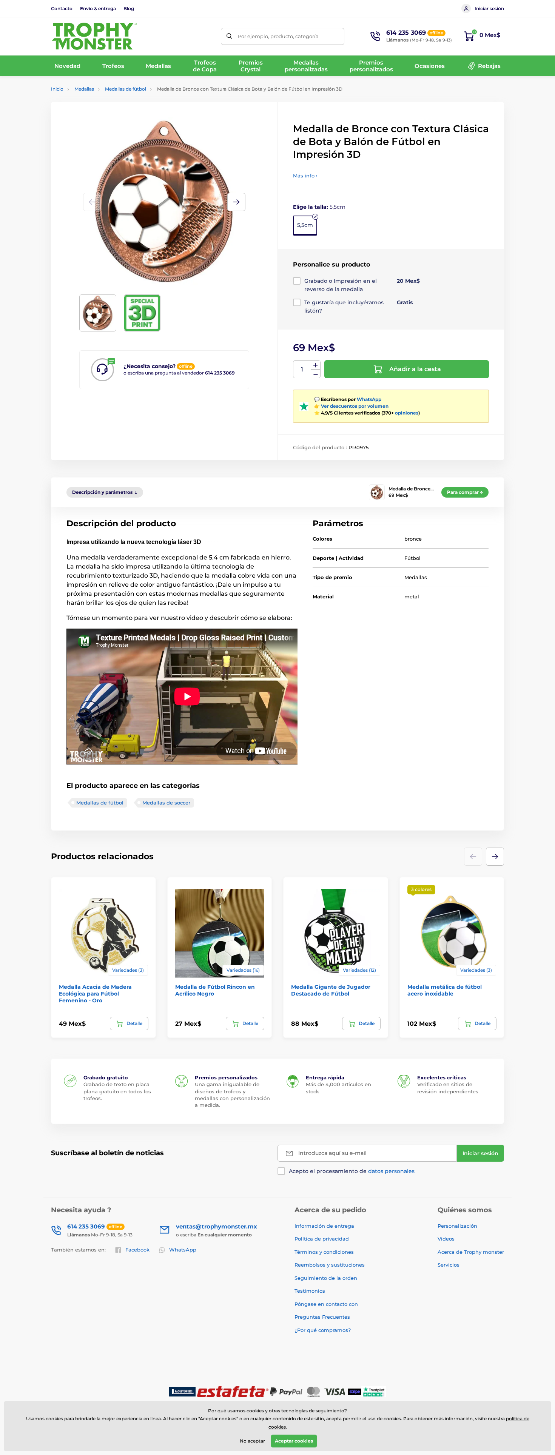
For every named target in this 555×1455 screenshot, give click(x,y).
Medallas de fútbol (125, 89)
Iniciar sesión (489, 8)
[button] (236, 202)
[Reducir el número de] (315, 374)
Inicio (57, 89)
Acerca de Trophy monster (471, 1252)
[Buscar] (229, 36)
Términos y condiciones (324, 1252)
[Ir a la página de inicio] (94, 36)
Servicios (448, 1265)
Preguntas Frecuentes (322, 1317)
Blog (128, 8)
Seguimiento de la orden (325, 1278)
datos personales (391, 1171)
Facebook (137, 1250)
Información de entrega (324, 1226)
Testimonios (309, 1291)
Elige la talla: (319, 206)
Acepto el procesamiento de (352, 1171)
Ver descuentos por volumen (354, 406)
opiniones (406, 413)
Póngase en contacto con (326, 1304)
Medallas (84, 89)
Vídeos (446, 1239)
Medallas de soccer (166, 803)
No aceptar (252, 1441)
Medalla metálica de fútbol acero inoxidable (444, 990)
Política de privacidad (321, 1239)
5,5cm (305, 225)
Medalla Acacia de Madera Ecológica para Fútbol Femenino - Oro (95, 993)
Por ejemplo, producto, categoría (278, 36)
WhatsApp (369, 399)
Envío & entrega (98, 8)
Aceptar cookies (294, 1441)
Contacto (61, 8)
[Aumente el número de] (315, 365)
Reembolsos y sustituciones (329, 1265)
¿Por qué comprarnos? (322, 1330)
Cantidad (302, 369)
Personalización (457, 1226)
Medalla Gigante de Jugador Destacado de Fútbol (330, 990)
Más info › (305, 176)
